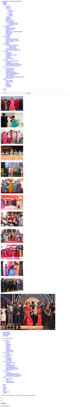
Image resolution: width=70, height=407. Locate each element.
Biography (8, 30)
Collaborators (9, 359)
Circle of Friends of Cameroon (12, 40)
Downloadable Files (10, 382)
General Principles (10, 68)
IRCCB (7, 42)
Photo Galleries (9, 80)
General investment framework (12, 73)
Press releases (9, 18)
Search (28, 93)
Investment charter (10, 69)
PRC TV (5, 389)
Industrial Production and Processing (14, 64)
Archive (5, 388)
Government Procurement (11, 367)
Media (4, 79)
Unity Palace (9, 360)
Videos (7, 83)
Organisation (9, 357)
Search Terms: (5, 93)
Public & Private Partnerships (12, 368)
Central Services (12, 46)
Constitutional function (11, 27)
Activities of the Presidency (12, 48)
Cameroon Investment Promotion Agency (15, 76)
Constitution (8, 53)
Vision (7, 343)
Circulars (11, 15)
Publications (8, 85)
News (4, 4)
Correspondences (9, 21)
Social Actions (9, 355)
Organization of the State (11, 54)
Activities (8, 37)
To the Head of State (13, 24)
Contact (5, 393)
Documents (8, 84)
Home (4, 88)
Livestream (8, 86)
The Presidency (6, 43)
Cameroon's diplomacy (11, 365)
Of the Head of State (13, 23)
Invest (4, 67)
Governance (8, 62)
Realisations (8, 344)
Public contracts (9, 78)
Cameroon (5, 51)
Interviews (8, 7)
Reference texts (9, 370)
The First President (10, 29)
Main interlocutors (10, 75)
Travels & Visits (9, 25)
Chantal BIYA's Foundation (12, 38)
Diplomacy (8, 57)
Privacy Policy (6, 391)
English (5, 3)
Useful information (10, 58)
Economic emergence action (12, 60)
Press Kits (8, 19)
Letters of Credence (10, 20)
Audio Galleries (9, 81)
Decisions (11, 14)
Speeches (8, 5)
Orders (10, 13)
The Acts (8, 8)
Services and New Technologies (13, 65)
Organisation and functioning (12, 45)
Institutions (8, 56)
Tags (4, 385)
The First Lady (6, 36)
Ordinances (11, 10)
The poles (5, 59)
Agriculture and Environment (12, 63)
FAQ (4, 390)
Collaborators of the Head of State (13, 49)
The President (6, 26)
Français (5, 2)
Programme (8, 34)
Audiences (8, 16)
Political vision (9, 32)
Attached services (12, 47)
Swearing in (8, 35)
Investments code (9, 70)
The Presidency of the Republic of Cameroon (11, 1)
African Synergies (10, 41)
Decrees (10, 12)
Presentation (8, 52)
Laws (10, 9)
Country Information (10, 362)
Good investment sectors (11, 74)
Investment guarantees (11, 71)
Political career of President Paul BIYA (14, 31)
